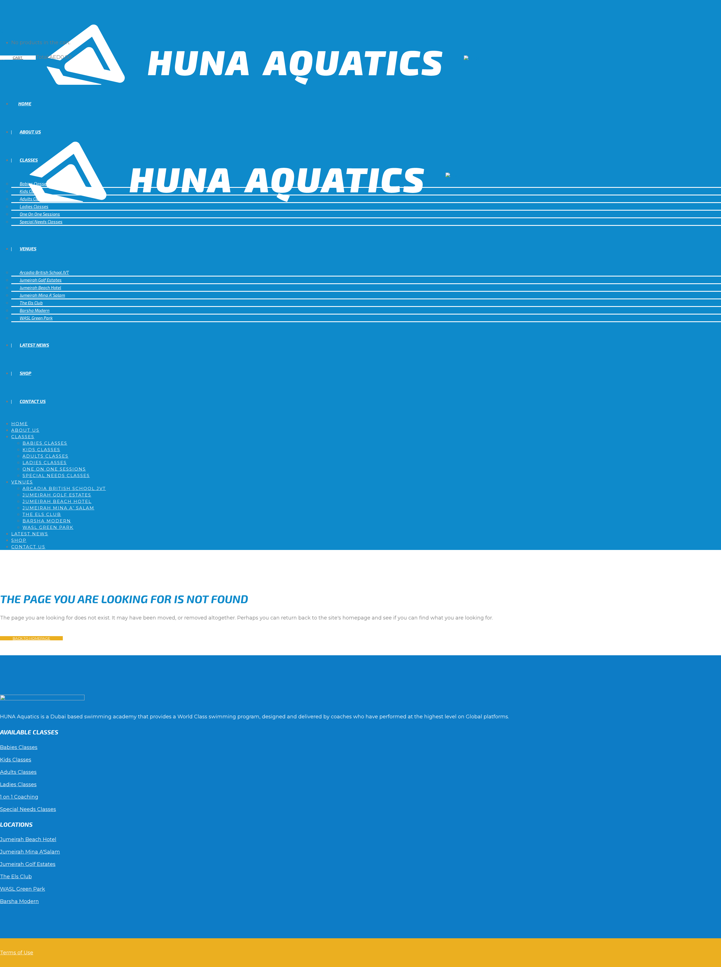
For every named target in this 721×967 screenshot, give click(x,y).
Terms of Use (16, 953)
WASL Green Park (22, 889)
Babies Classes (18, 747)
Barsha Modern (19, 901)
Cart (18, 57)
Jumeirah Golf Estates (27, 864)
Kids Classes (15, 760)
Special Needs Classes (28, 809)
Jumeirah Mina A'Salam (30, 852)
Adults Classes (18, 772)
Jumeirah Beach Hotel (28, 839)
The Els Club (16, 877)
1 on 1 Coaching (19, 797)
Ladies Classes (18, 784)
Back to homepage (31, 638)
